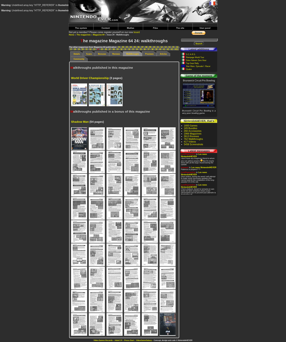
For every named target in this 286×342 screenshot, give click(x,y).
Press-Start (129, 340)
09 (150, 47)
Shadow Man (80, 121)
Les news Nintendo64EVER (194, 155)
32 (129, 49)
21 (87, 49)
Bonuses (102, 54)
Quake (189, 69)
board (137, 32)
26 (106, 49)
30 (121, 49)
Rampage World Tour (195, 57)
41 (164, 49)
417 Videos (190, 141)
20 (83, 49)
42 (168, 49)
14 (169, 47)
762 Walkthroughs (193, 139)
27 (110, 49)
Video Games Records (103, 340)
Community (79, 59)
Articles (163, 54)
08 (146, 47)
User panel (205, 28)
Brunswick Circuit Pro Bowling (198, 95)
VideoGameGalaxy (144, 340)
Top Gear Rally (192, 63)
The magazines (84, 35)
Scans (89, 54)
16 (177, 47)
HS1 (176, 49)
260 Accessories (192, 131)
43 (172, 49)
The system (81, 28)
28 (114, 49)
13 (165, 47)
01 (119, 47)
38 (152, 49)
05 (135, 47)
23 (94, 49)
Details (77, 54)
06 (138, 47)
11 (158, 47)
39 (156, 49)
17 (71, 49)
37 (148, 49)
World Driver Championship (90, 78)
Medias (130, 28)
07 (142, 47)
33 (133, 49)
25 (102, 49)
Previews (149, 54)
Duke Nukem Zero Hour (196, 60)
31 (125, 49)
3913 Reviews (191, 136)
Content (106, 28)
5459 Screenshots (193, 144)
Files (155, 28)
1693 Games (190, 125)
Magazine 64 (98, 35)
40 (160, 49)
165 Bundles (190, 128)
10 (154, 47)
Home (71, 35)
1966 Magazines (192, 133)
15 (173, 47)
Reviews (116, 54)
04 (131, 47)
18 (75, 49)
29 (117, 49)
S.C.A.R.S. (191, 54)
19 (79, 49)
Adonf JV (118, 340)
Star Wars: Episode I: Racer (198, 66)
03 (127, 47)
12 (162, 47)
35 (141, 49)
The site (180, 28)
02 (123, 47)
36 (145, 49)
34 (137, 49)
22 (90, 49)
